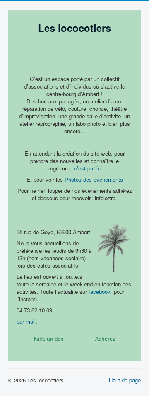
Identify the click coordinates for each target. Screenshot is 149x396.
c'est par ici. (88, 168)
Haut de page (125, 380)
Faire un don (49, 338)
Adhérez (105, 338)
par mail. (27, 321)
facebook (100, 291)
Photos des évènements (94, 179)
